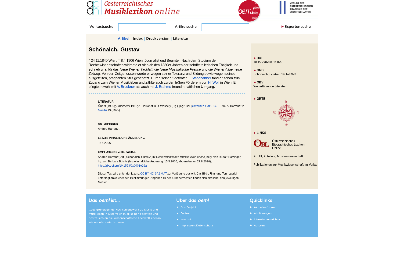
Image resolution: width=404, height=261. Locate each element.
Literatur (180, 38)
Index (138, 38)
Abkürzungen (262, 213)
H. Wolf (213, 82)
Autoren (259, 225)
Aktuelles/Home (264, 207)
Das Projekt (188, 207)
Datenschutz (204, 225)
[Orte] (286, 124)
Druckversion (158, 38)
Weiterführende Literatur (269, 86)
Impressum (187, 225)
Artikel (123, 38)
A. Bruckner (126, 87)
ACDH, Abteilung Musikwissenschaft (278, 156)
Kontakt (185, 219)
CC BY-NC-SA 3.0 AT (153, 173)
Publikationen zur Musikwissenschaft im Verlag (285, 164)
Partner (185, 213)
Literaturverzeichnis (267, 219)
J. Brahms (163, 87)
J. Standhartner (199, 78)
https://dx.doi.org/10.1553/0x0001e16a (122, 165)
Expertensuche (298, 26)
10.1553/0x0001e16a (267, 62)
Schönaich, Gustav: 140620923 (274, 74)
